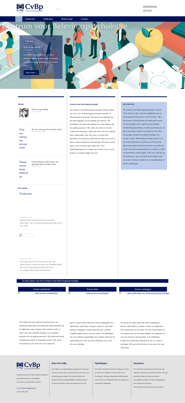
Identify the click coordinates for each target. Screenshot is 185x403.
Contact (84, 19)
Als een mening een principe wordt (46, 129)
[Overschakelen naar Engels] (148, 10)
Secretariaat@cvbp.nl (29, 388)
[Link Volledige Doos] (41, 57)
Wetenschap (66, 19)
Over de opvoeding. (40, 109)
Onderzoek (30, 19)
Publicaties (48, 19)
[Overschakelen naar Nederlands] (150, 7)
